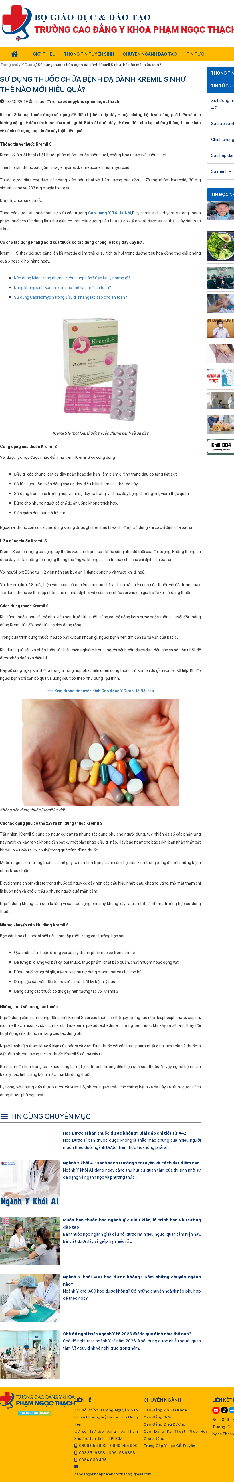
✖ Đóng (160, 727)
